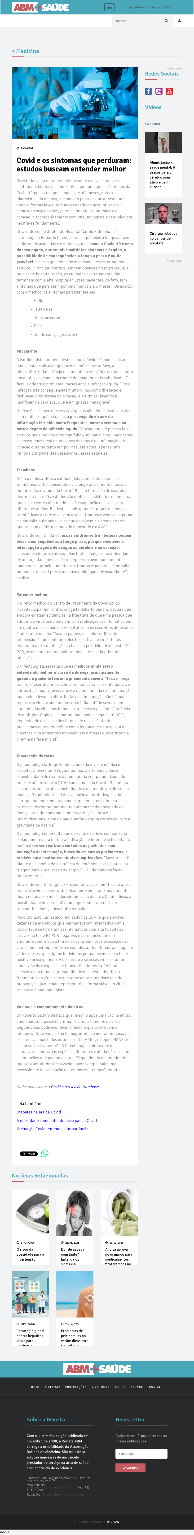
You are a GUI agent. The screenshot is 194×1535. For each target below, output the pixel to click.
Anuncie (137, 1387)
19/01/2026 (116, 1243)
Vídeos (120, 1387)
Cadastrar (130, 1468)
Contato (156, 1387)
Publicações (76, 1387)
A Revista (53, 1387)
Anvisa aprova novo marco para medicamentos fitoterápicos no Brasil (118, 1259)
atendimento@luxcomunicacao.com (52, 1487)
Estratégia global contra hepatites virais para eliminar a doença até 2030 (30, 1341)
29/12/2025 (72, 1324)
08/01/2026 (27, 1324)
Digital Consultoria (90, 1522)
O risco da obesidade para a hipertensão (30, 1254)
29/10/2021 (27, 148)
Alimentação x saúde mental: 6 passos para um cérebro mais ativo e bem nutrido (162, 174)
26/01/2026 (72, 1243)
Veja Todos (153, 124)
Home (35, 1387)
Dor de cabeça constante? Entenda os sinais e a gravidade (72, 1259)
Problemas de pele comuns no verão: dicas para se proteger (74, 1338)
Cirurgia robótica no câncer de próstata (163, 238)
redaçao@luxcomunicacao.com (63, 1494)
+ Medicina (101, 1387)
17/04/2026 (27, 1243)
